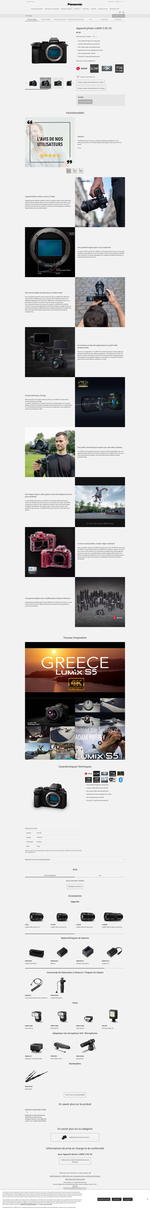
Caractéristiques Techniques (75, 19)
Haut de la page (32, 19)
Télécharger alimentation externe (75, 1179)
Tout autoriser (127, 1199)
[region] (75, 1199)
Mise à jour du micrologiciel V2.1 (85, 61)
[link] (75, 1173)
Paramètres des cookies (104, 1199)
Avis (90, 19)
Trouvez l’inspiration (60, 19)
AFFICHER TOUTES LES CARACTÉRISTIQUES (37, 859)
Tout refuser (117, 1199)
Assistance (118, 19)
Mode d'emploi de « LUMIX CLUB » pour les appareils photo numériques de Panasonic (75, 1176)
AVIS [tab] (100, 875)
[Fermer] (147, 1199)
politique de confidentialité (46, 1204)
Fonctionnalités (45, 19)
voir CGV (75, 1186)
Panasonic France (30, 1)
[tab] (68, 170)
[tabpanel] (75, 884)
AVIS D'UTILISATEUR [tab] (50, 875)
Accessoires (104, 19)
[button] (33, 83)
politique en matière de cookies (28, 1204)
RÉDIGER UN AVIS (74, 886)
